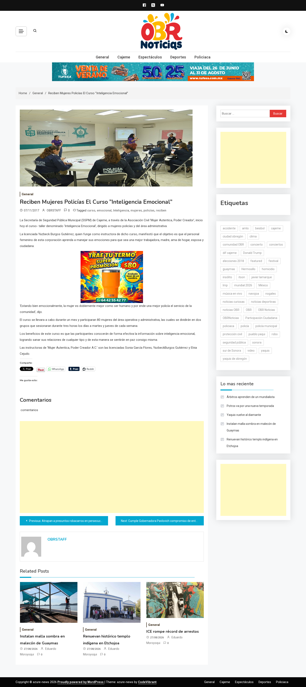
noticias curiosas (234, 301)
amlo (245, 228)
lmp (225, 285)
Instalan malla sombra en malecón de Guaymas (251, 427)
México (263, 285)
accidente (229, 228)
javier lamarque (261, 277)
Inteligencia (121, 210)
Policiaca (202, 57)
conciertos (276, 244)
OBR (249, 309)
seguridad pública (234, 342)
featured (256, 261)
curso (91, 210)
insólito (227, 277)
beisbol (260, 228)
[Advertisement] (112, 467)
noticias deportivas (263, 301)
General (102, 57)
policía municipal (266, 326)
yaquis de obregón (235, 358)
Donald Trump (252, 253)
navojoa (254, 293)
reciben (161, 210)
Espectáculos (150, 57)
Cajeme (123, 57)
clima (253, 236)
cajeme (276, 228)
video (251, 350)
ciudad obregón (233, 236)
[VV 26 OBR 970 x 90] (153, 71)
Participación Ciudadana (261, 318)
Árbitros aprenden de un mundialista (251, 397)
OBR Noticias (266, 309)
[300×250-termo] (112, 277)
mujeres (136, 210)
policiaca (228, 326)
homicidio (268, 269)
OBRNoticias (231, 318)
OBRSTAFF (54, 210)
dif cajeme (230, 253)
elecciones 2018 (233, 261)
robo (275, 334)
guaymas (229, 269)
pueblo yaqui (257, 334)
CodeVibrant (147, 682)
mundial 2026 (243, 285)
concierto (256, 244)
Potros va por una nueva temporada (250, 406)
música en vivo (232, 293)
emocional (104, 210)
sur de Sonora (232, 350)
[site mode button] (286, 31)
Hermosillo (248, 269)
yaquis (265, 350)
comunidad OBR (233, 244)
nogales (270, 293)
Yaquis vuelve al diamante (244, 414)
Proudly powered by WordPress (80, 682)
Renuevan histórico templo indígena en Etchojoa (252, 443)
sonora (256, 342)
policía (245, 326)
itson (242, 277)
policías (148, 210)
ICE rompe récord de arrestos (172, 631)
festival (273, 261)
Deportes (178, 57)
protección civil (232, 334)
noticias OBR (231, 309)
